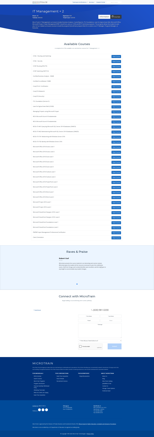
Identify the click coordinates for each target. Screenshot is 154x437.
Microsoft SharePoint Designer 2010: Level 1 (76, 212)
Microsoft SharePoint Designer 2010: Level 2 (76, 217)
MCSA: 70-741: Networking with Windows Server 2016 (76, 137)
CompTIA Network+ (76, 91)
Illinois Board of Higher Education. (88, 424)
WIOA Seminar (37, 376)
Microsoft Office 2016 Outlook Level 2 (76, 177)
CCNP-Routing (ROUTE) (76, 66)
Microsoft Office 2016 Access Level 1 (76, 147)
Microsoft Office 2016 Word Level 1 (76, 192)
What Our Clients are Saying (41, 392)
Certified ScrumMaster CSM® (76, 81)
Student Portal (100, 2)
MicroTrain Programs (39, 381)
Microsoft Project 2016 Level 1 (76, 202)
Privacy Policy (90, 434)
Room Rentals (60, 378)
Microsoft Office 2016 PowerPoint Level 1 (76, 182)
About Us (104, 376)
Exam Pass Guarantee (39, 395)
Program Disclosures (39, 383)
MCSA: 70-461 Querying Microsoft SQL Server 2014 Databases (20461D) (76, 127)
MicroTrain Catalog (107, 381)
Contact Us (105, 386)
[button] (73, 284)
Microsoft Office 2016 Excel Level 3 (76, 167)
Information (104, 17)
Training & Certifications (79, 2)
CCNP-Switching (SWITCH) (76, 71)
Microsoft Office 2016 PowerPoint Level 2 (76, 187)
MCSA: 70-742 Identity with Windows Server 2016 (76, 142)
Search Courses (38, 378)
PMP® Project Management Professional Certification (76, 232)
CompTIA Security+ (76, 96)
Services (91, 2)
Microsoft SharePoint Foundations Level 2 (76, 227)
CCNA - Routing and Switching (76, 56)
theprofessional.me (84, 376)
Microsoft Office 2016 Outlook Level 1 (76, 172)
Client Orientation (76, 237)
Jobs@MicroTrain (106, 383)
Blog (103, 378)
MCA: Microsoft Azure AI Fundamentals (76, 117)
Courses (116, 17)
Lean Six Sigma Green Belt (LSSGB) (76, 106)
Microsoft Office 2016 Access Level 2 (76, 152)
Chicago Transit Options (108, 388)
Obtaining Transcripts (39, 390)
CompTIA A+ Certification (76, 86)
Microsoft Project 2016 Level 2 (76, 207)
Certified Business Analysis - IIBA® (76, 76)
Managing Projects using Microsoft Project (76, 111)
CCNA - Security (76, 61)
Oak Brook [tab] (37, 310)
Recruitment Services (62, 381)
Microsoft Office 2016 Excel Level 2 (76, 162)
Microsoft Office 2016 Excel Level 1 (76, 157)
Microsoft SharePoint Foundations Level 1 (76, 222)
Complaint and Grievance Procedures (106, 424)
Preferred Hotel (106, 391)
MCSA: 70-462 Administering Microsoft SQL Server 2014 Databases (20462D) (76, 132)
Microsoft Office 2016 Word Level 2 (76, 197)
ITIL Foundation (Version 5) (76, 101)
